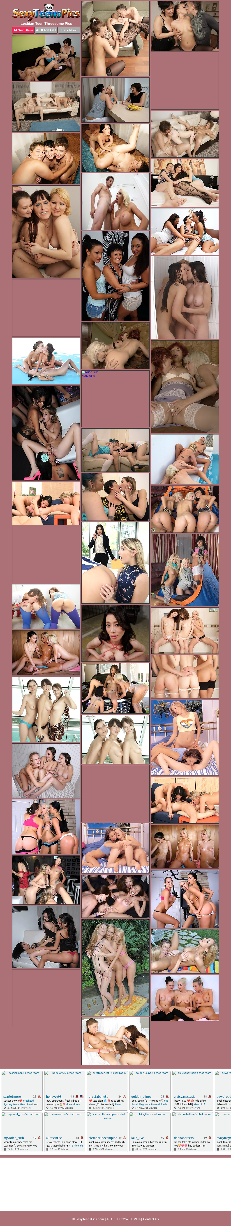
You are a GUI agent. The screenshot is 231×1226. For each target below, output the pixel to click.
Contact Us (151, 1219)
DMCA (135, 1219)
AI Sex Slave (23, 30)
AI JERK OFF (46, 30)
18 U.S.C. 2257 (118, 1219)
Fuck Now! (69, 30)
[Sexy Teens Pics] (46, 12)
